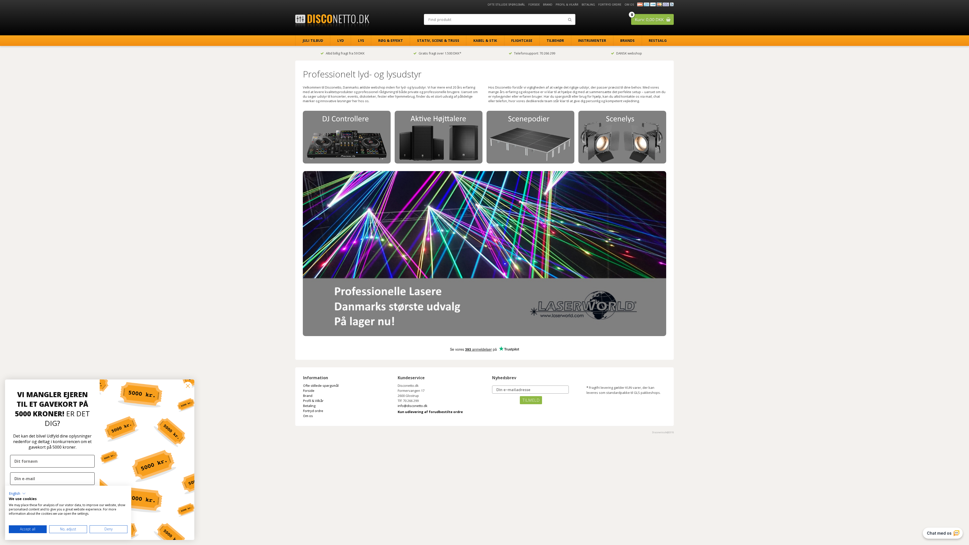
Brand (547, 4)
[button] (17, 493)
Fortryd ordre (609, 4)
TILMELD (531, 400)
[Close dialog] (187, 386)
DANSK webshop (629, 53)
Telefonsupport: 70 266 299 (534, 53)
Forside (534, 4)
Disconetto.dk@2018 (663, 432)
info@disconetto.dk (412, 405)
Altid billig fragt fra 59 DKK (345, 53)
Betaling (588, 4)
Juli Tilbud (313, 40)
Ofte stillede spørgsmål (506, 4)
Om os (629, 4)
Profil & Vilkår (567, 4)
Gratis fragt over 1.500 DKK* (440, 53)
